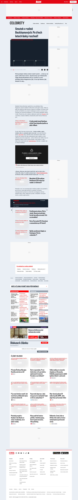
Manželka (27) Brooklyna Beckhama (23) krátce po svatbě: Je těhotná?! (14, 302)
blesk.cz (41, 297)
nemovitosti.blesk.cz (43, 322)
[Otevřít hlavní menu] (2, 2)
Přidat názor (44, 342)
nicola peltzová (33, 280)
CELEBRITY (17, 23)
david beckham (41, 277)
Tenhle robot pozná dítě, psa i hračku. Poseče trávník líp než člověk (14, 320)
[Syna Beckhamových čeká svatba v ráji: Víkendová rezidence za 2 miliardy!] (24, 308)
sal (13, 69)
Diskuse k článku (19, 343)
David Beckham (32, 141)
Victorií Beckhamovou (42, 173)
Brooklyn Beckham (27, 279)
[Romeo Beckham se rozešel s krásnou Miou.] (21, 39)
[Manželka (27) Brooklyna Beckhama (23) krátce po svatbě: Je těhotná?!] (24, 302)
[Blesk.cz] (38, 2)
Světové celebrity (49, 23)
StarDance (43, 23)
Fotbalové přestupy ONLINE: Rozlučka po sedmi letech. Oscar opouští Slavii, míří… (34, 314)
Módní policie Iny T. (41, 269)
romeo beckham (18, 279)
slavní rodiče (42, 279)
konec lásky (40, 280)
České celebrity (36, 23)
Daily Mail (21, 134)
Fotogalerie (16, 200)
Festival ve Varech (26, 269)
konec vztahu (35, 279)
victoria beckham (18, 277)
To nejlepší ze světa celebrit (25, 266)
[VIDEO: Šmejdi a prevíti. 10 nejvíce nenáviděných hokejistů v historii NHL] (43, 308)
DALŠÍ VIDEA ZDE (43, 327)
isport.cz (41, 316)
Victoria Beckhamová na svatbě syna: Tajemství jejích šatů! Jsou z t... (14, 314)
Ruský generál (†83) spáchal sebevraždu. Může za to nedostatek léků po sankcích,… (34, 295)
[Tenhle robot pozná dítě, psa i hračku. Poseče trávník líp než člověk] (24, 320)
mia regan (46, 280)
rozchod (35, 277)
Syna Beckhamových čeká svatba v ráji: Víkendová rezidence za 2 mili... (15, 307)
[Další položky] (70, 18)
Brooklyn (44, 114)
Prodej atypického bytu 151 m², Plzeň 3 (34, 319)
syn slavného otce (25, 280)
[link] (16, 453)
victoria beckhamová (28, 277)
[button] (57, 453)
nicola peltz (17, 280)
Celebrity (19, 269)
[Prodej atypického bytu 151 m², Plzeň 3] (43, 320)
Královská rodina (20, 271)
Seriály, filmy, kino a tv (59, 23)
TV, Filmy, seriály (37, 271)
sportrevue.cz (42, 310)
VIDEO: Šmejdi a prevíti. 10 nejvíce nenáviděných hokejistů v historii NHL (34, 308)
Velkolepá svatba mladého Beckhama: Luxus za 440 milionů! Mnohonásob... (15, 295)
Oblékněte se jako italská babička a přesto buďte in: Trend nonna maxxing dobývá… (33, 302)
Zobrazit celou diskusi (42, 351)
